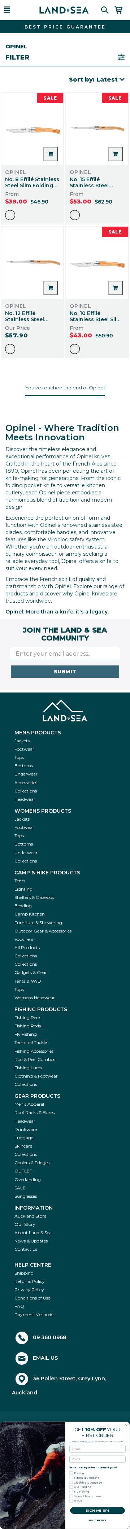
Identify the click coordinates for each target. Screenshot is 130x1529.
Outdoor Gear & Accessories (43, 931)
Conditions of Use (32, 1298)
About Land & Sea (33, 1232)
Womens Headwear (34, 997)
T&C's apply (88, 1441)
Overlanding (27, 1179)
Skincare (23, 1146)
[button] (16, 10)
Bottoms (23, 765)
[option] (10, 215)
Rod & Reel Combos (34, 1059)
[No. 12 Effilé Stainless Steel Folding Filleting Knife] (32, 263)
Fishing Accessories (33, 1051)
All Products (27, 947)
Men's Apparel (29, 1104)
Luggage (23, 1137)
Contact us (25, 1249)
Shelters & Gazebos (34, 897)
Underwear (26, 774)
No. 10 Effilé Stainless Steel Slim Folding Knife (95, 319)
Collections (25, 791)
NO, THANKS (97, 1520)
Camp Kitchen (29, 914)
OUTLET (23, 1171)
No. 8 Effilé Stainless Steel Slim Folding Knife (32, 185)
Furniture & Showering (38, 922)
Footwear (24, 749)
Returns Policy (29, 1281)
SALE (20, 1188)
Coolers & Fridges (31, 1162)
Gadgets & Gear (30, 972)
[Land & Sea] (64, 10)
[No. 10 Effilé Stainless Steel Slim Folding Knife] (97, 263)
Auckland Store (30, 1216)
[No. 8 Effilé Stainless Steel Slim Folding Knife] (32, 129)
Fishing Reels (27, 1017)
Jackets (22, 740)
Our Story (24, 1224)
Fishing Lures (28, 1067)
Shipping (24, 1273)
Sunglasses (25, 1196)
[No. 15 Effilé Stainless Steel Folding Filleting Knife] (97, 129)
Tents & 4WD (27, 981)
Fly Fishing (25, 1034)
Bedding (23, 905)
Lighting (23, 889)
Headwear (24, 799)
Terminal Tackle (30, 1042)
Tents (19, 880)
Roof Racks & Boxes (34, 1112)
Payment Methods (33, 1314)
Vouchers (23, 939)
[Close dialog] (126, 1425)
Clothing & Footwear (36, 1076)
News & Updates (31, 1241)
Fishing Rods (27, 1025)
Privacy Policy (29, 1289)
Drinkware (25, 1129)
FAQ (19, 1306)
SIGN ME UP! (97, 1510)
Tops (19, 757)
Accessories (25, 782)
